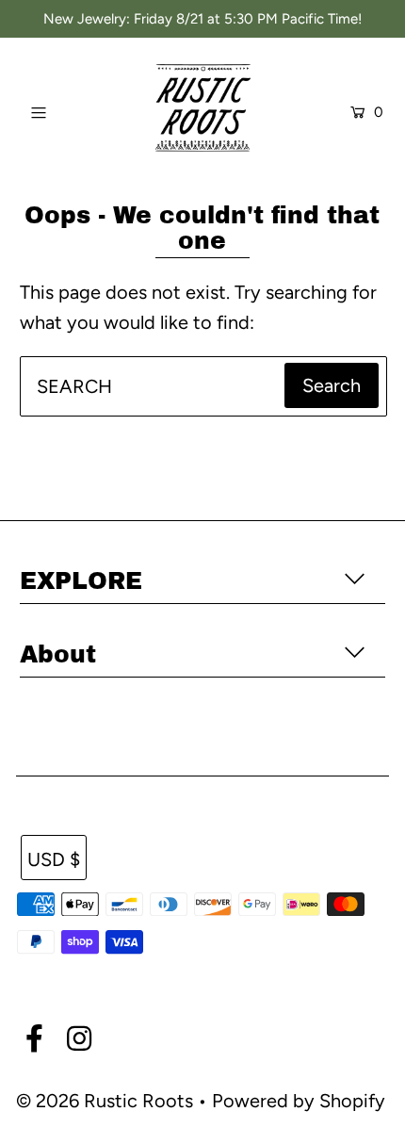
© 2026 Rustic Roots (107, 1100)
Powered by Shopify (298, 1100)
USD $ (53, 859)
